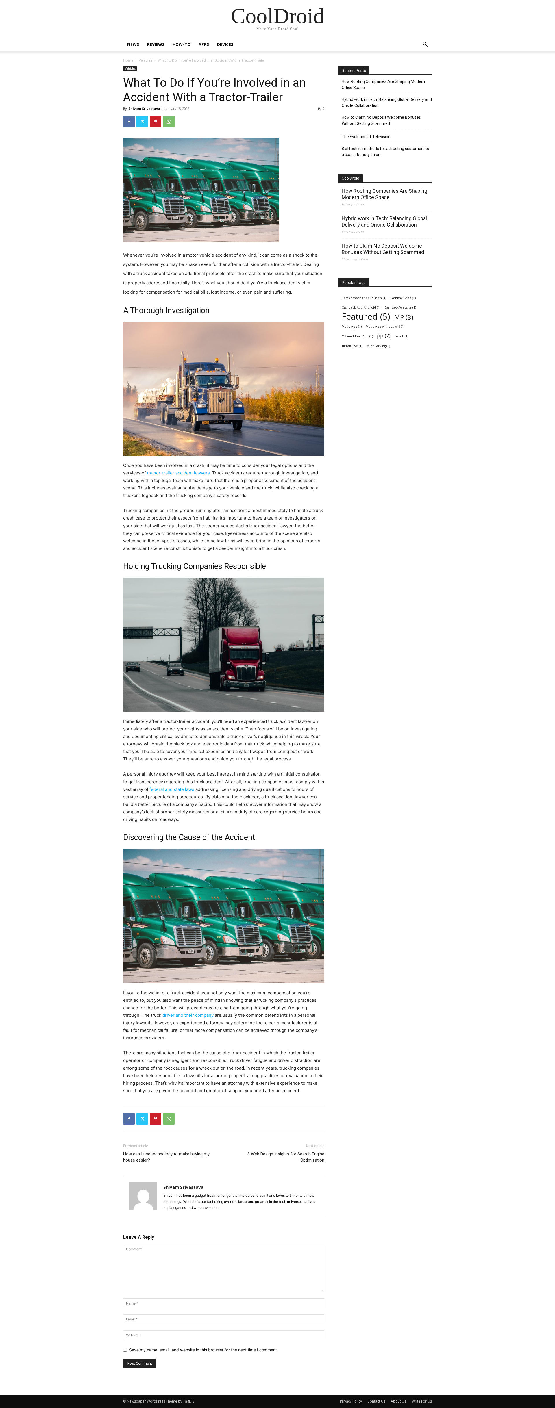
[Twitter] (142, 121)
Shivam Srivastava (144, 108)
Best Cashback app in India (364, 298)
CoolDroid (350, 178)
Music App (352, 326)
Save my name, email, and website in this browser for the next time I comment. (203, 1349)
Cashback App (403, 298)
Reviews (155, 44)
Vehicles (145, 60)
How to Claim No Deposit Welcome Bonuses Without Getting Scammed (381, 120)
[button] (425, 45)
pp (384, 336)
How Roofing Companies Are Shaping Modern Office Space (383, 84)
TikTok (401, 336)
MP (403, 317)
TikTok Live (352, 346)
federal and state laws (171, 789)
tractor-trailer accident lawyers (178, 473)
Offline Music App (357, 336)
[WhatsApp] (169, 121)
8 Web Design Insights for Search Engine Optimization (285, 1157)
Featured (366, 316)
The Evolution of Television (366, 136)
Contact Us (376, 1401)
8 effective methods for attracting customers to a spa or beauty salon (385, 151)
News (133, 44)
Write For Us (422, 1401)
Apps (204, 44)
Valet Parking (378, 346)
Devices (225, 44)
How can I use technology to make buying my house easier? (166, 1157)
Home (128, 60)
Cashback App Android (361, 307)
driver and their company (188, 1015)
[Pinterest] (155, 121)
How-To (181, 44)
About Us (398, 1401)
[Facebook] (129, 121)
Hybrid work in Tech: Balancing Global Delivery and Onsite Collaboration (387, 102)
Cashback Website (400, 307)
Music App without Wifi (385, 326)
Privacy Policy (351, 1401)
